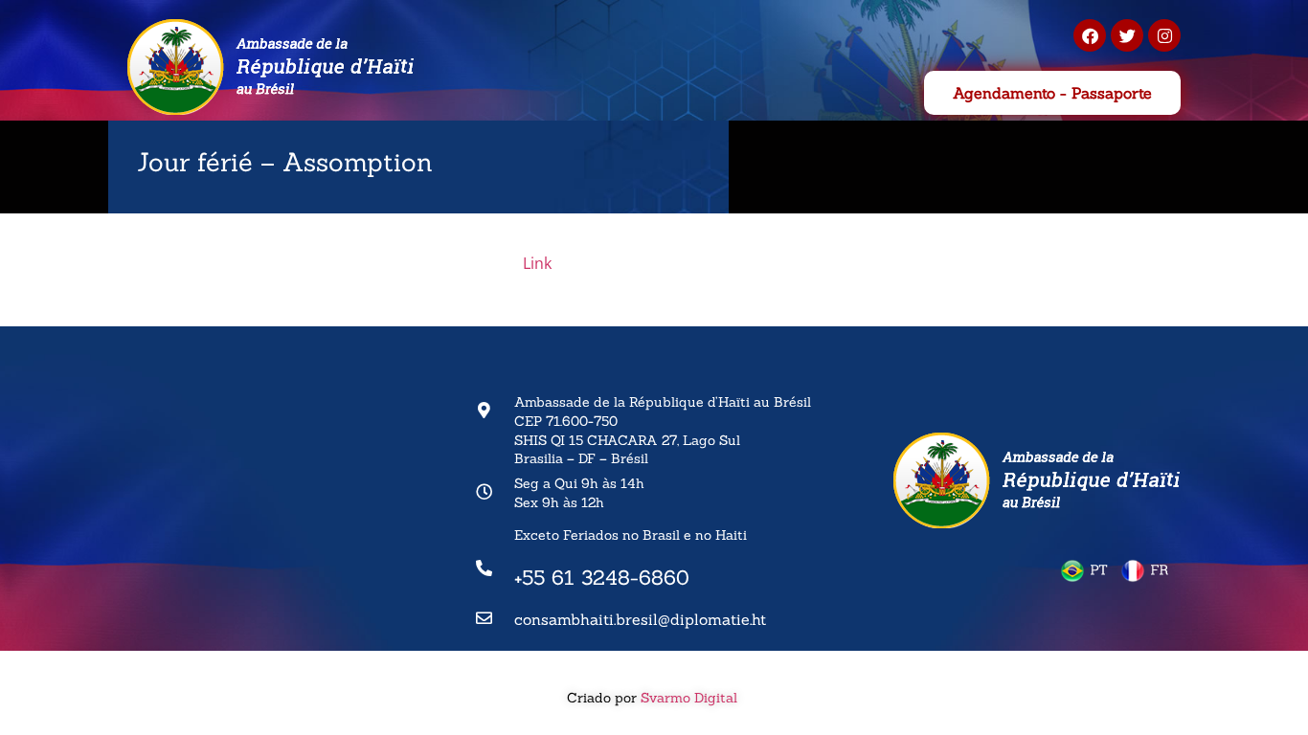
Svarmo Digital (691, 697)
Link (537, 263)
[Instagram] (1164, 35)
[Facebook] (1089, 35)
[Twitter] (1127, 35)
